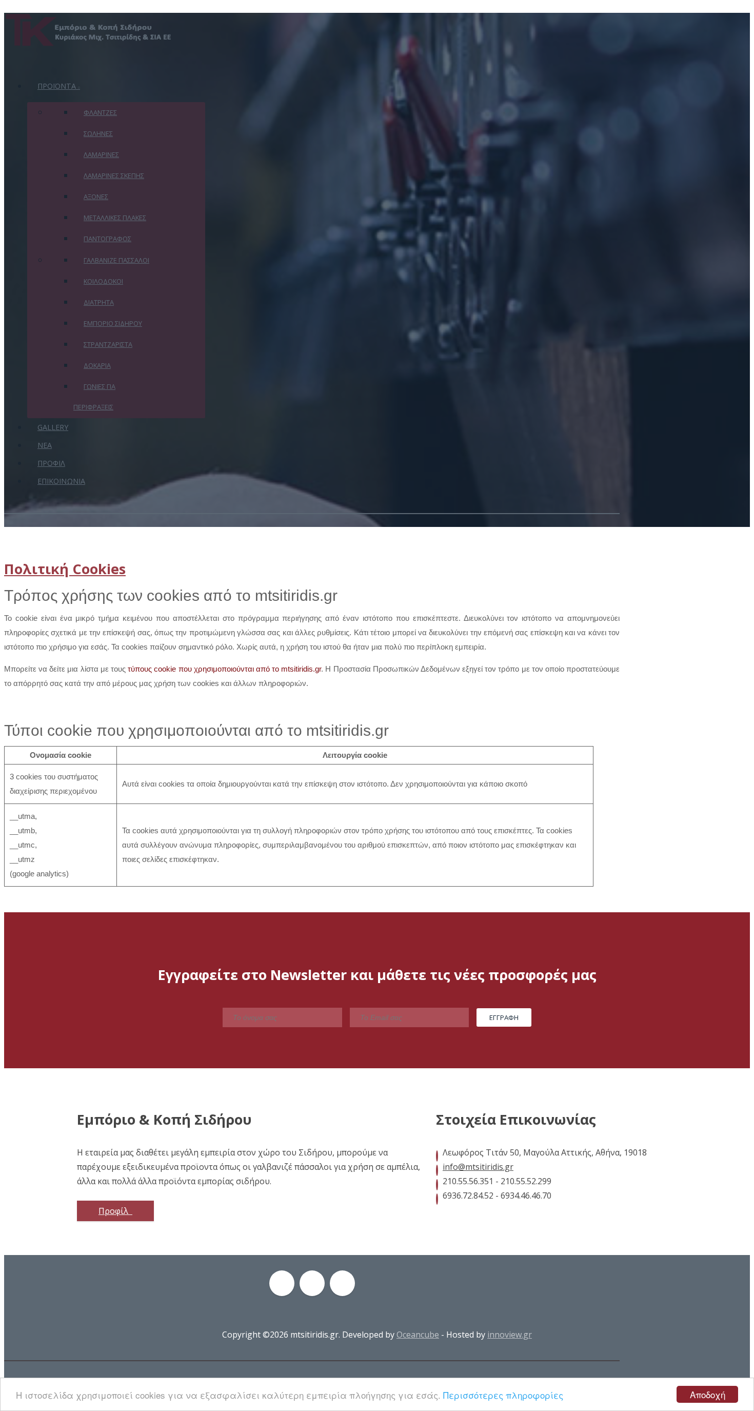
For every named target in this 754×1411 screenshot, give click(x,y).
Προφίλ (114, 1211)
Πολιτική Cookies (65, 568)
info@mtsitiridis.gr (478, 1166)
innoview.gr (509, 1334)
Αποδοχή (707, 1394)
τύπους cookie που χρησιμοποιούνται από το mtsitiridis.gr (224, 668)
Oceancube (417, 1334)
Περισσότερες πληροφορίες (503, 1394)
